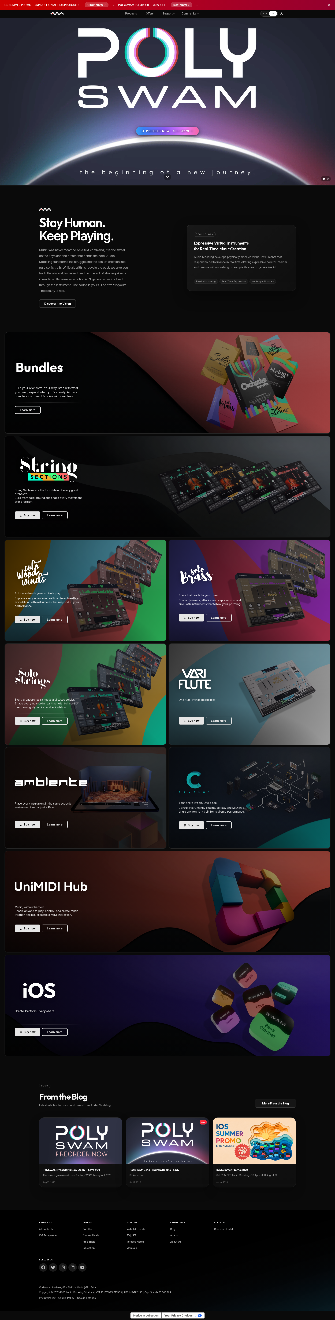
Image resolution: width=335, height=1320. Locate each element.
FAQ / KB (131, 1235)
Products (131, 13)
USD (273, 13)
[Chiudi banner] (329, 5)
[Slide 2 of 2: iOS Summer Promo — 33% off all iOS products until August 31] (167, 101)
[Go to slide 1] (324, 179)
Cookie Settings (86, 1297)
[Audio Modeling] (57, 14)
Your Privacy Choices (178, 1315)
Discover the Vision (57, 303)
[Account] (281, 13)
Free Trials (89, 1241)
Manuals (131, 1247)
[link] (167, 383)
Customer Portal (223, 1229)
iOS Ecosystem (48, 1235)
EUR (265, 13)
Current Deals (91, 1235)
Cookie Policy (66, 1297)
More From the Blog (275, 1103)
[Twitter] (53, 1267)
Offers (150, 13)
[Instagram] (63, 1267)
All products (46, 1229)
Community (188, 13)
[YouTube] (82, 1267)
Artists (174, 1235)
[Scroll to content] (167, 177)
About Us (175, 1241)
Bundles (87, 1229)
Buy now (29, 515)
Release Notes (135, 1241)
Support (167, 13)
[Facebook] (43, 1267)
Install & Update (135, 1229)
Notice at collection (146, 1315)
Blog (173, 1229)
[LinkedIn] (72, 1267)
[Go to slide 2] (328, 179)
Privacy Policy (47, 1297)
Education (89, 1247)
